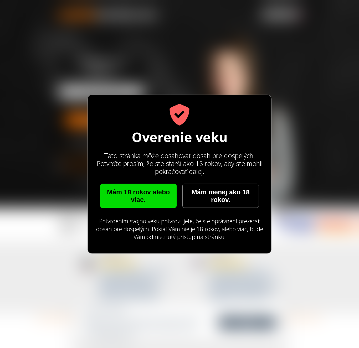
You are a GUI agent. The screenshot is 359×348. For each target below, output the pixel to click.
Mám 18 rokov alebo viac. (138, 195)
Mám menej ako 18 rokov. (221, 195)
